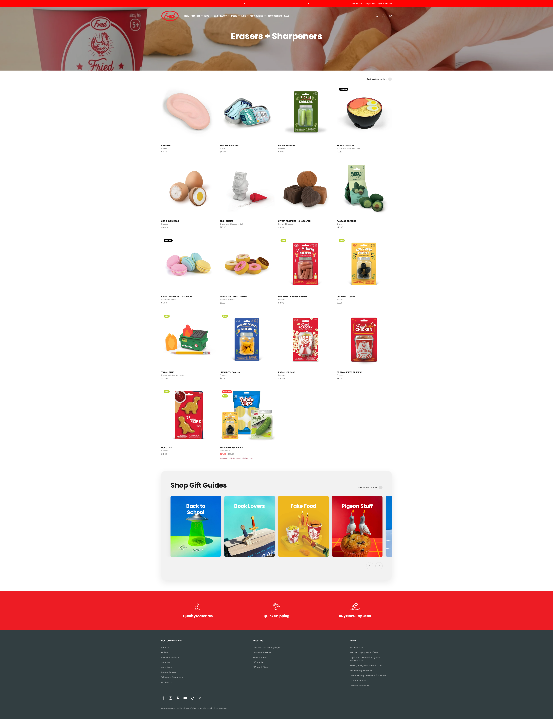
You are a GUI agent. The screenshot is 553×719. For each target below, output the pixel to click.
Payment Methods (170, 657)
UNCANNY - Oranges (230, 372)
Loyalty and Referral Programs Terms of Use (365, 659)
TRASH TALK (167, 372)
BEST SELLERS (275, 16)
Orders (164, 652)
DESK (234, 16)
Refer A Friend (260, 657)
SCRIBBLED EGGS (170, 221)
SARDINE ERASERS (229, 145)
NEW (186, 16)
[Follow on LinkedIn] (200, 698)
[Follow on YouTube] (185, 698)
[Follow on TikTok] (193, 698)
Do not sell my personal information (368, 675)
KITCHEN (195, 16)
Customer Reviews (262, 652)
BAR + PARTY (220, 16)
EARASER (166, 145)
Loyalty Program (169, 672)
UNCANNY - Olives (346, 296)
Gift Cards (258, 662)
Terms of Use (356, 647)
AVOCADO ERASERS (346, 221)
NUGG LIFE (166, 447)
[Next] (308, 3)
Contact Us (166, 682)
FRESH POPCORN (286, 372)
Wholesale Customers (172, 677)
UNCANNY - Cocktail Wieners (292, 296)
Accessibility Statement (361, 670)
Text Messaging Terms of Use (364, 652)
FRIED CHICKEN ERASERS (349, 372)
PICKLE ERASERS (286, 145)
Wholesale (357, 3)
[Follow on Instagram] (171, 698)
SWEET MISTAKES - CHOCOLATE (294, 221)
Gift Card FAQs (260, 667)
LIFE (243, 16)
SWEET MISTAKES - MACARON (176, 296)
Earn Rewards (385, 3)
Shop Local (370, 3)
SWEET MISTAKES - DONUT (233, 296)
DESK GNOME (226, 221)
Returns (165, 647)
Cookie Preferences (359, 685)
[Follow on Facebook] (163, 698)
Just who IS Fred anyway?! (266, 647)
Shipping (165, 662)
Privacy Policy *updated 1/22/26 (366, 665)
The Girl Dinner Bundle (231, 447)
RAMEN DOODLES (345, 145)
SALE (286, 16)
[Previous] (244, 3)
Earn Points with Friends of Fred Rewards (276, 3)
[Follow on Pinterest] (178, 698)
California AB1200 (358, 680)
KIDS (206, 16)
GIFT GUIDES (256, 16)
